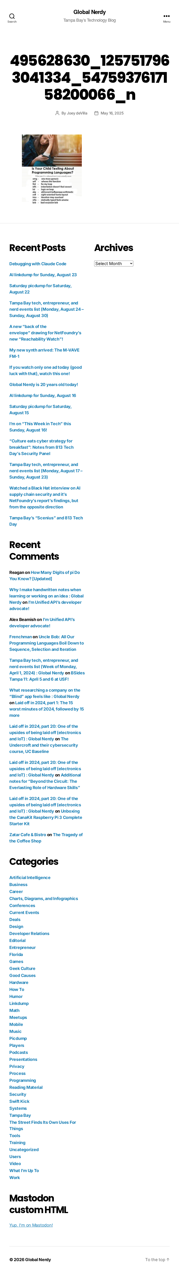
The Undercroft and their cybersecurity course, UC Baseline (43, 745)
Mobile (16, 1024)
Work (14, 1177)
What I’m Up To (24, 1170)
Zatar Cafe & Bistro (27, 834)
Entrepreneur (22, 947)
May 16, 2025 (112, 113)
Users (15, 1156)
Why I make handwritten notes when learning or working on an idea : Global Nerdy (46, 596)
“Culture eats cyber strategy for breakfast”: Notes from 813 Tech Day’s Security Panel (41, 447)
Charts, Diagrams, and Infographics (43, 898)
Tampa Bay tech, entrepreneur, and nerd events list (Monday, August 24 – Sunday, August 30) (46, 309)
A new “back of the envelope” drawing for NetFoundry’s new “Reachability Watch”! (45, 333)
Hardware (18, 982)
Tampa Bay (20, 1115)
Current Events (24, 912)
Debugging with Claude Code (37, 263)
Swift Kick (19, 1101)
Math (14, 1010)
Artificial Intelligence (30, 877)
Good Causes (22, 975)
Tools (14, 1135)
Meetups (18, 1017)
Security (17, 1094)
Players (16, 1045)
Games (16, 961)
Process (17, 1073)
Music (15, 1031)
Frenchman (20, 636)
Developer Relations (29, 933)
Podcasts (18, 1052)
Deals (15, 919)
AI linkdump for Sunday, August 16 (42, 395)
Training (17, 1142)
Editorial (17, 940)
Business (18, 884)
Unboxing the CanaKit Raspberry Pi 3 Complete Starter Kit (45, 817)
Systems (18, 1108)
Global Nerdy (89, 11)
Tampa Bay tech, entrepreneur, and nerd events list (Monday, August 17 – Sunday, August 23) (46, 471)
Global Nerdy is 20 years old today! (43, 384)
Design (16, 926)
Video (15, 1163)
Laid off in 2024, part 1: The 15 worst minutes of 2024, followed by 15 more (46, 709)
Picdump (18, 1038)
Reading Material (26, 1087)
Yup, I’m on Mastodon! (31, 1225)
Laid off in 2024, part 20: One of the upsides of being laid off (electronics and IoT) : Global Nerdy (45, 732)
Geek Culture (22, 968)
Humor (16, 996)
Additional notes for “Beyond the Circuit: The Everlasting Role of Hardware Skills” (45, 781)
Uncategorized (24, 1149)
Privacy (16, 1066)
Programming (22, 1080)
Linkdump (19, 1003)
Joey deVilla (77, 113)
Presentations (23, 1059)
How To (16, 989)
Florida (16, 954)
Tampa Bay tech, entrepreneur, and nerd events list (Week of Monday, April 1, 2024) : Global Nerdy (43, 666)
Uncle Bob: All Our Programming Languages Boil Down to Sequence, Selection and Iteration (46, 643)
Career (16, 891)
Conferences (22, 905)
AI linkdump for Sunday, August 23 (43, 274)
